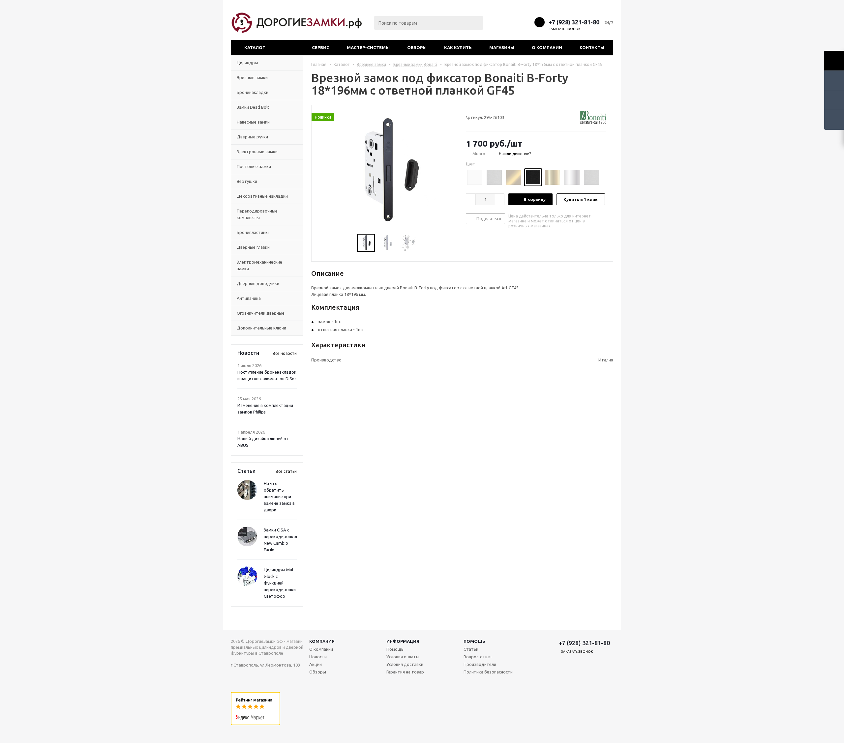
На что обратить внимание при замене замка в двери (279, 496)
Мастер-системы (368, 47)
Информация (402, 641)
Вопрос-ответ (478, 656)
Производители (480, 664)
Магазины (501, 47)
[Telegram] (514, 22)
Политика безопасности (488, 672)
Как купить (458, 47)
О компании (547, 47)
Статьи (471, 649)
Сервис (320, 47)
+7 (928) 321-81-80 (574, 22)
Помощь (474, 641)
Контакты (592, 47)
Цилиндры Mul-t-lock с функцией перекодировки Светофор (280, 582)
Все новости (285, 353)
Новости (318, 656)
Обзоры (417, 47)
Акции (315, 664)
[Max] (502, 22)
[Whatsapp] (527, 22)
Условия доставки (404, 664)
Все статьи (286, 471)
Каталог (254, 47)
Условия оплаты (402, 656)
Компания (322, 641)
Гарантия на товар (405, 672)
